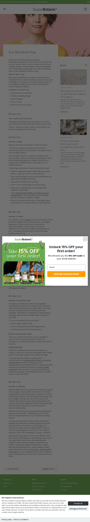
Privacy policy (7, 519)
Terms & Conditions (20, 519)
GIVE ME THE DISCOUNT (66, 274)
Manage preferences (78, 509)
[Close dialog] (85, 239)
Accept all (78, 503)
